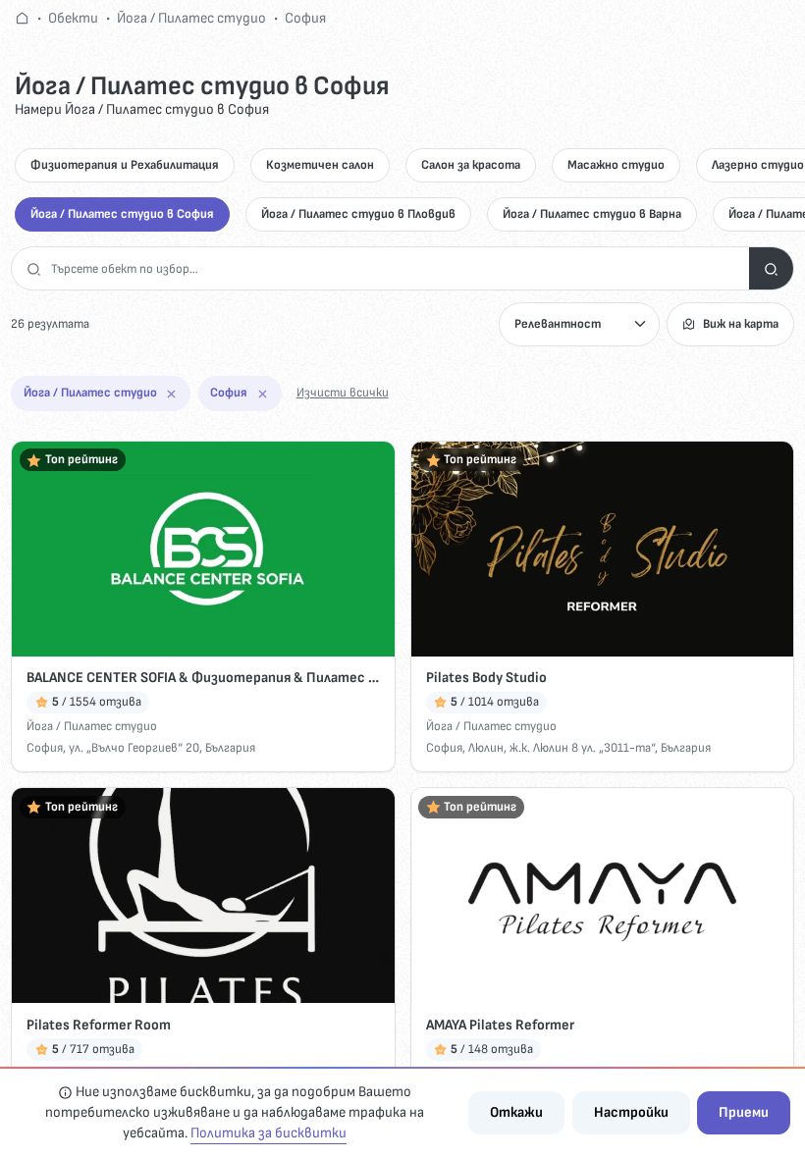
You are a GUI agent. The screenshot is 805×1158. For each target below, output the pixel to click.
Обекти (73, 18)
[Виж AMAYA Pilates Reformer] (602, 895)
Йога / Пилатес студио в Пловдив (358, 214)
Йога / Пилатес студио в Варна (592, 214)
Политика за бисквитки (268, 1133)
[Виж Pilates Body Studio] (602, 549)
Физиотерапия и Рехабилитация (124, 165)
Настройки (631, 1112)
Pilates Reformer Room (99, 1025)
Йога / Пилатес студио (191, 18)
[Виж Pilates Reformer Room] (203, 895)
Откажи (516, 1112)
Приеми (744, 1112)
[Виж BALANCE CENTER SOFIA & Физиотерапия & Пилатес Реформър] (203, 549)
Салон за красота (470, 165)
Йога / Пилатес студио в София (122, 214)
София (305, 18)
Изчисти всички (342, 392)
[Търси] (771, 268)
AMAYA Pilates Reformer (500, 1025)
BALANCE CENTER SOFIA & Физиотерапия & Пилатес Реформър (203, 677)
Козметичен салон (320, 165)
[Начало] (22, 18)
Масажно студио (616, 165)
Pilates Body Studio (486, 677)
